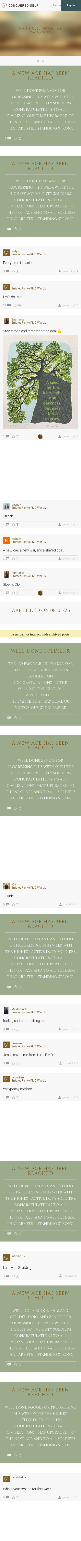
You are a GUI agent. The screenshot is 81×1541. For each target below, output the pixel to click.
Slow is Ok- (11, 584)
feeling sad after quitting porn (25, 1021)
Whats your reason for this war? (27, 1489)
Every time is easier (18, 263)
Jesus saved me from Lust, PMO (28, 1055)
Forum (57, 5)
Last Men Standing (17, 1267)
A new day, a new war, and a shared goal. (33, 550)
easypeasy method (17, 1089)
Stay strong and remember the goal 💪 (32, 331)
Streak (8, 516)
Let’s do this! (12, 297)
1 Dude (8, 896)
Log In (71, 5)
